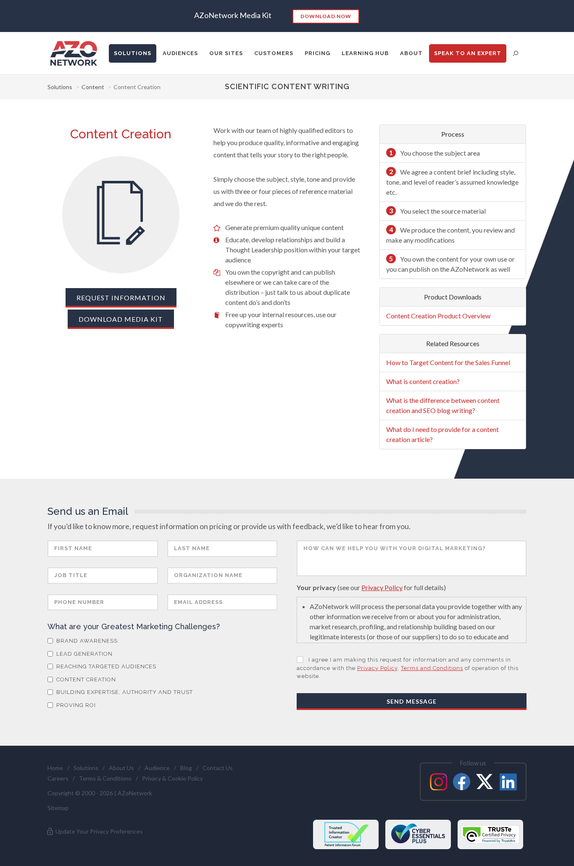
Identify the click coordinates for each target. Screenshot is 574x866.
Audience (157, 767)
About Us (121, 767)
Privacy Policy (382, 587)
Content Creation (85, 679)
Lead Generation (84, 654)
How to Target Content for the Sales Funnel (448, 362)
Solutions (59, 86)
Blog (186, 767)
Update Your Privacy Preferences (98, 831)
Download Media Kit (121, 319)
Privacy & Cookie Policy (172, 778)
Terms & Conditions (105, 778)
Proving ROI (75, 705)
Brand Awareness (86, 641)
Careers (57, 778)
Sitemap (58, 807)
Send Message (412, 701)
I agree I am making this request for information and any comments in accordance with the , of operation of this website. (408, 668)
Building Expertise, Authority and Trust (124, 692)
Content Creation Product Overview (438, 316)
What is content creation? (423, 381)
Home (55, 767)
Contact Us (218, 767)
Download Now (325, 16)
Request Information (121, 298)
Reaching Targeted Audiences (105, 666)
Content (93, 86)
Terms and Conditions (432, 668)
